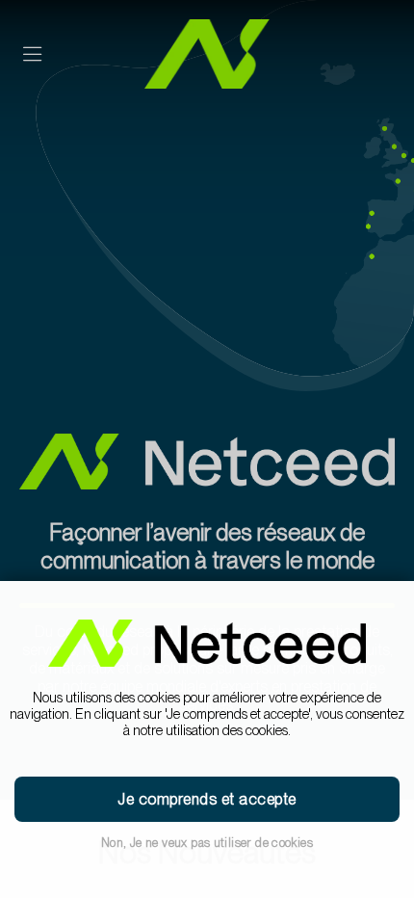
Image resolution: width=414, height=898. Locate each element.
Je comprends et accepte (206, 799)
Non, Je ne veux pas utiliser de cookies (207, 842)
